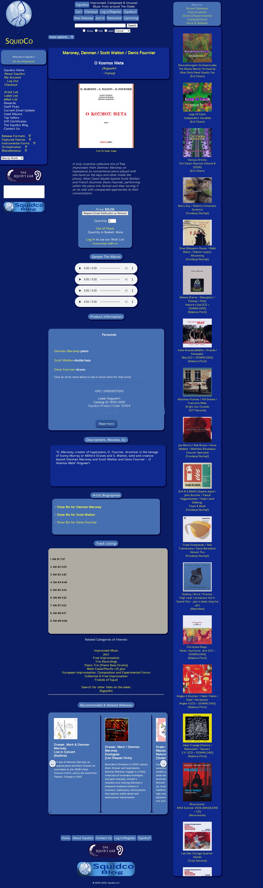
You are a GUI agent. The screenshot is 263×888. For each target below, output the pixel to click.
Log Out (12, 81)
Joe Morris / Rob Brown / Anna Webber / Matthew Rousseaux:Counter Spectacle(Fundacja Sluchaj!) (197, 451)
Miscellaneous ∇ (14, 150)
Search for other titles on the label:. (106, 689)
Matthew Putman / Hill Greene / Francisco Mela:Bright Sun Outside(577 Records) (197, 405)
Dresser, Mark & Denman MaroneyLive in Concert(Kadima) (71, 750)
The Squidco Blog (16, 125)
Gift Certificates (15, 121)
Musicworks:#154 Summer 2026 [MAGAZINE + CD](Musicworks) (197, 810)
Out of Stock (105, 228)
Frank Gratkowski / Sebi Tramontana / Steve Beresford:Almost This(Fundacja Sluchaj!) (197, 550)
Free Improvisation (106, 658)
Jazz (106, 654)
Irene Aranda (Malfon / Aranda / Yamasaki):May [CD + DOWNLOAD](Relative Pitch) (197, 356)
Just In (100, 18)
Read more (106, 424)
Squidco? (130, 11)
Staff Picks (11, 106)
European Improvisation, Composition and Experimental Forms (106, 672)
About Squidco (14, 74)
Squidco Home (14, 70)
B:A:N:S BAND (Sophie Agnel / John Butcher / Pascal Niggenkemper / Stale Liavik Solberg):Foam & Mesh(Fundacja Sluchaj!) (197, 500)
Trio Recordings (106, 661)
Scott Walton (63, 360)
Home (66, 838)
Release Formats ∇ (16, 136)
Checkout (10, 85)
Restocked (114, 18)
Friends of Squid (106, 680)
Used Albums (13, 114)
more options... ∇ (61, 37)
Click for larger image (106, 151)
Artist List (11, 92)
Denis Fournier (64, 369)
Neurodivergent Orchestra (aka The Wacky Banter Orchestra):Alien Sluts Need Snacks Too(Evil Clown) (197, 71)
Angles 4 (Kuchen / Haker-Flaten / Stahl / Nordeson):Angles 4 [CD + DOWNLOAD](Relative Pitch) (197, 702)
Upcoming (131, 18)
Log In (90, 239)
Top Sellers (11, 117)
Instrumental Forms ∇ (18, 143)
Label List (11, 96)
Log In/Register (110, 11)
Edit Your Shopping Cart (24, 61)
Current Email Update (19, 110)
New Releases (83, 18)
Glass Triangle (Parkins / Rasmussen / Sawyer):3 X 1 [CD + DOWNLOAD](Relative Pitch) (197, 751)
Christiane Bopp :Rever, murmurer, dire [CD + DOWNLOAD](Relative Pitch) (197, 652)
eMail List (10, 99)
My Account (12, 77)
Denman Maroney (66, 351)
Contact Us (11, 128)
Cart (78, 11)
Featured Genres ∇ (16, 139)
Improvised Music (106, 650)
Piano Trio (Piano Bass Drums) (106, 665)
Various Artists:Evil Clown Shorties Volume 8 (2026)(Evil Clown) (197, 165)
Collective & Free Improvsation (106, 676)
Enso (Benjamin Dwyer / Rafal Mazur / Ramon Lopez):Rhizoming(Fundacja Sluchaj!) (197, 254)
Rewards (10, 103)
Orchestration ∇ (14, 147)
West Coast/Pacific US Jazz (106, 669)
